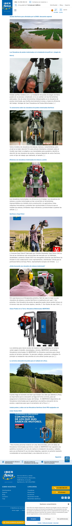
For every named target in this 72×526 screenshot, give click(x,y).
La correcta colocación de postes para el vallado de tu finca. (28, 361)
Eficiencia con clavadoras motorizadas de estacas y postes (28, 160)
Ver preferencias (62, 519)
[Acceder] (56, 9)
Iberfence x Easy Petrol (17, 214)
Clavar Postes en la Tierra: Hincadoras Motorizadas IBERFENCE (30, 309)
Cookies (40, 523)
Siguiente (58, 457)
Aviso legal (55, 523)
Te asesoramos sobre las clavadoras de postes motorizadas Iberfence (32, 107)
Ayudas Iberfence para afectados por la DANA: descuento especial (31, 16)
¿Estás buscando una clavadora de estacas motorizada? (27, 266)
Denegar (48, 519)
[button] (68, 504)
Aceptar (33, 519)
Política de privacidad (47, 523)
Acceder (56, 12)
